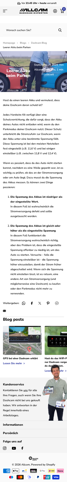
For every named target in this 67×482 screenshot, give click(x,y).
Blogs (23, 43)
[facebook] (22, 448)
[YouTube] (14, 448)
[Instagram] (4, 448)
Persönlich (10, 433)
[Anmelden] (55, 11)
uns (25, 390)
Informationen (13, 425)
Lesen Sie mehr (13, 363)
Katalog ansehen (5, 11)
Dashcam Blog (39, 43)
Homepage (9, 43)
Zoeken (60, 30)
